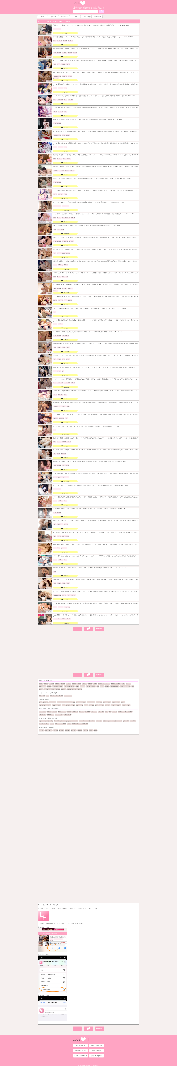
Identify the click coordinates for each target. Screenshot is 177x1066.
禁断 (40, 695)
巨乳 (52, 721)
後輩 (106, 711)
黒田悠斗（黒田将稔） (58, 686)
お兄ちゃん (94, 711)
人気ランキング (48, 730)
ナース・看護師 (62, 723)
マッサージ (45, 702)
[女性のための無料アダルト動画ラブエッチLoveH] (80, 5)
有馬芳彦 (46, 683)
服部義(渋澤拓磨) (114, 686)
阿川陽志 (57, 683)
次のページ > (99, 628)
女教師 (68, 723)
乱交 (103, 705)
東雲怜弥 (68, 683)
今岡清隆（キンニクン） (103, 683)
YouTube (85, 730)
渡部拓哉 (80, 689)
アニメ (128, 705)
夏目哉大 (84, 683)
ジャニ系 (55, 711)
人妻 (40, 721)
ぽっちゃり (68, 721)
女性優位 (68, 705)
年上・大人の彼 (58, 714)
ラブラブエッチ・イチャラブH (64, 702)
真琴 (133, 686)
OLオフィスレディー (44, 723)
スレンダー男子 (128, 711)
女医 (56, 723)
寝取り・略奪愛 (107, 702)
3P (99, 705)
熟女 (101, 721)
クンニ (81, 705)
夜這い (113, 702)
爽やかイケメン (61, 711)
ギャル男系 (87, 711)
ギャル (109, 721)
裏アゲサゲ (73, 730)
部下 (103, 711)
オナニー (54, 705)
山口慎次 (63, 689)
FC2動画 (56, 730)
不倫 (48, 695)
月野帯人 (107, 686)
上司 (99, 711)
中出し (118, 702)
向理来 (95, 683)
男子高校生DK (50, 714)
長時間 (90, 730)
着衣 (63, 705)
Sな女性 (114, 721)
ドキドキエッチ (68, 695)
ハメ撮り (113, 705)
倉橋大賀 (49, 686)
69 (89, 705)
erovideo (67, 730)
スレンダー (75, 721)
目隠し (73, 705)
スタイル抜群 (46, 721)
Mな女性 (120, 721)
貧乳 (124, 721)
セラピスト (120, 711)
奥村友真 (128, 683)
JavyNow (80, 730)
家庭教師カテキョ (76, 723)
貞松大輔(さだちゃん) (69, 686)
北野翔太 (63, 683)
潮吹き (59, 705)
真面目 (104, 721)
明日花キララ (85, 723)
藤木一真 (90, 683)
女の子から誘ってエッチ (45, 705)
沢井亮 (77, 686)
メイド (52, 723)
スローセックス (91, 702)
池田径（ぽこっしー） (125, 686)
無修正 (122, 702)
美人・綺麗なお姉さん (59, 721)
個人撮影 (107, 705)
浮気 (44, 695)
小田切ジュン (42, 686)
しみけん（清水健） (90, 686)
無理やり (52, 695)
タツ (98, 686)
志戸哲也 (82, 686)
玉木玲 (101, 686)
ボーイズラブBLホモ (81, 702)
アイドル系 (81, 721)
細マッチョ (75, 711)
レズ (40, 702)
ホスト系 (81, 711)
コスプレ (119, 705)
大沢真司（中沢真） (115, 683)
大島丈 (123, 683)
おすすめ (41, 730)
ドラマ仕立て (53, 702)
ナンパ (123, 705)
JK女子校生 (133, 721)
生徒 (110, 711)
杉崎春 (79, 683)
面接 (96, 705)
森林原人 (58, 689)
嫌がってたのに (59, 695)
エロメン (115, 711)
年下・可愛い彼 (67, 714)
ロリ (97, 721)
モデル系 (88, 721)
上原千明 (52, 683)
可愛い (93, 721)
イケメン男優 (42, 711)
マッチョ (69, 711)
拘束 (77, 705)
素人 (128, 721)
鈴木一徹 (74, 683)
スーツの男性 (42, 714)
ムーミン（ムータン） (49, 689)
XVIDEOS (61, 730)
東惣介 (40, 683)
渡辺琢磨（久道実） (71, 689)
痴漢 (93, 705)
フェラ (85, 705)
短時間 (95, 730)
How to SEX (99, 702)
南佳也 (40, 689)
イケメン (49, 711)
